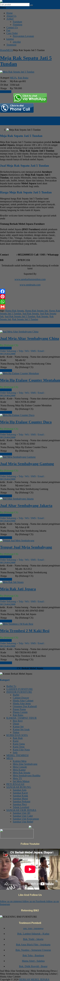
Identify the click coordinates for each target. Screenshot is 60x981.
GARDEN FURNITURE (19, 689)
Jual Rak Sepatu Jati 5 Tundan (20, 316)
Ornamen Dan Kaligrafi (25, 706)
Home (9, 13)
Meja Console (20, 767)
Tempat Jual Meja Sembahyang (26, 547)
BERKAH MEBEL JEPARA (34, 979)
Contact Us (12, 27)
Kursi (15, 741)
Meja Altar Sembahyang (25, 764)
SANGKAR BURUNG (18, 787)
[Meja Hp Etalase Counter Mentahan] (19, 373)
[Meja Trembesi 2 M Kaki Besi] (16, 624)
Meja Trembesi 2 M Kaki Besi (24, 631)
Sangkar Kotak (20, 795)
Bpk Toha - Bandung (33, 953)
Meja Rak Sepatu (21, 772)
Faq (8, 30)
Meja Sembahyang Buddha (26, 775)
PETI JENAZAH (15, 784)
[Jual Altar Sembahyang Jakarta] (17, 498)
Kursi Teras (18, 746)
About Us (11, 16)
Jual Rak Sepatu (30, 313)
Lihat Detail (6, 370)
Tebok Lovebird (21, 807)
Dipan (16, 723)
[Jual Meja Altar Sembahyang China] (19, 331)
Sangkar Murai (20, 798)
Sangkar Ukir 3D (21, 813)
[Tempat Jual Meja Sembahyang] (17, 540)
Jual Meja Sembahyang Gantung (27, 464)
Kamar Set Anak (21, 729)
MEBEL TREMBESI (17, 755)
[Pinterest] (30, 296)
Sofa (15, 752)
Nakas (16, 732)
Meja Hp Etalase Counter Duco (26, 422)
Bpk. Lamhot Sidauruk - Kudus (33, 931)
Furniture (17, 21)
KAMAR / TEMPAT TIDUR (21, 718)
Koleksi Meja (19, 761)
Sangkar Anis (19, 790)
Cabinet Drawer (21, 697)
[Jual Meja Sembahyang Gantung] (18, 457)
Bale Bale (18, 738)
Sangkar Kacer (20, 792)
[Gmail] (30, 306)
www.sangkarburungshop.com (30, 279)
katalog (10, 39)
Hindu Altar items (22, 703)
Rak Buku (23, 77)
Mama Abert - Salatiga (33, 958)
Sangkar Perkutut (21, 801)
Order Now (6, 348)
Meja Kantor (19, 769)
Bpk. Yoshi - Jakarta (33, 937)
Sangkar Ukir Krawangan (26, 818)
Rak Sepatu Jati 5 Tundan (25, 319)
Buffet (16, 694)
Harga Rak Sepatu (14, 310)
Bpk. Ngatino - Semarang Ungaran (33, 948)
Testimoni (11, 44)
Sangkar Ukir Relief (23, 821)
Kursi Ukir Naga (21, 749)
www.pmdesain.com (30, 284)
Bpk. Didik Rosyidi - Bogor (33, 964)
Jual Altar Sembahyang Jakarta (26, 505)
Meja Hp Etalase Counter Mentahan (30, 380)
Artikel (9, 18)
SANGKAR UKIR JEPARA (21, 810)
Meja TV (17, 778)
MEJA (9, 50)
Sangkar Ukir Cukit (23, 816)
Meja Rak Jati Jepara (18, 589)
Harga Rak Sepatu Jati (36, 310)
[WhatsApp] (30, 301)
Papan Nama (19, 709)
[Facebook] (30, 291)
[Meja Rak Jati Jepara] (12, 582)
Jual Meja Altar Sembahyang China (29, 338)
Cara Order (12, 33)
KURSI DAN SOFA (17, 735)
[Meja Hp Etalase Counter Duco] (17, 415)
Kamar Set (18, 726)
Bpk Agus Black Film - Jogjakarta (33, 942)
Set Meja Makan (21, 781)
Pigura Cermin (20, 712)
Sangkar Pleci (20, 804)
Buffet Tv (11, 686)
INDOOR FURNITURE (19, 692)
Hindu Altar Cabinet (23, 700)
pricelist (17, 42)
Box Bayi (18, 720)
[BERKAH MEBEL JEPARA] (16, 1)
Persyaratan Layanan (23, 36)
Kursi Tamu (19, 743)
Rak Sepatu (42, 316)
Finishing (17, 24)
